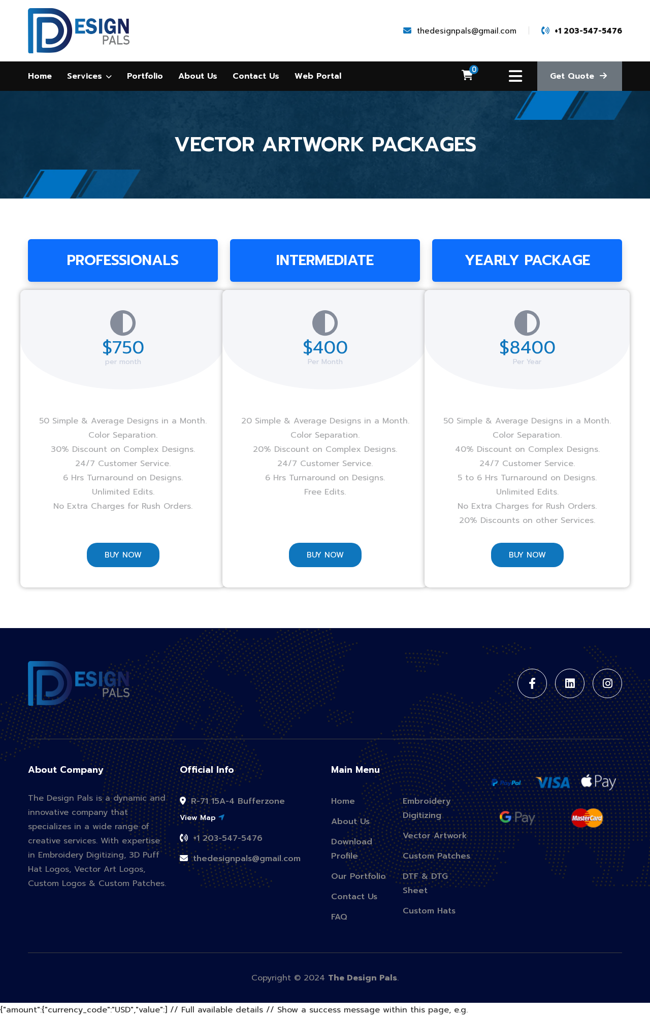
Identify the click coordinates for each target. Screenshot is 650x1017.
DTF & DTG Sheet (425, 883)
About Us (197, 76)
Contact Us (256, 76)
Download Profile (351, 849)
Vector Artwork (435, 836)
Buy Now (123, 555)
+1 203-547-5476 (226, 838)
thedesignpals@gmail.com (245, 858)
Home (40, 76)
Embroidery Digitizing (427, 808)
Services (86, 76)
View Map (199, 817)
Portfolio (145, 76)
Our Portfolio (358, 876)
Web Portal (318, 76)
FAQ (339, 917)
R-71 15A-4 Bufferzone (236, 801)
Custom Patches (436, 856)
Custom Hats (429, 911)
